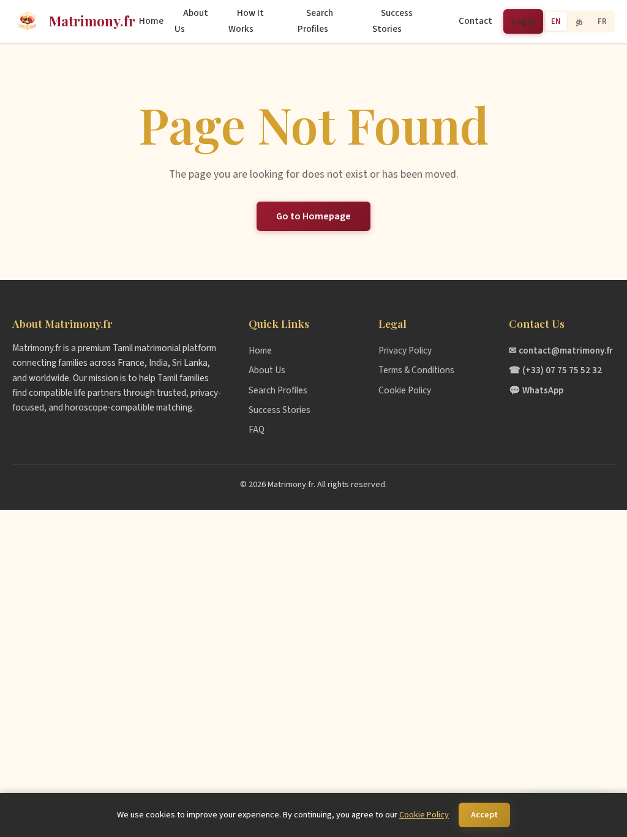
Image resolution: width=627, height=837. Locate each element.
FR (602, 21)
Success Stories (392, 21)
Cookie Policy (404, 390)
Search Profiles (315, 21)
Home (151, 21)
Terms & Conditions (416, 370)
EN (556, 21)
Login (523, 21)
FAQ (257, 429)
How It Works (246, 21)
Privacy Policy (405, 350)
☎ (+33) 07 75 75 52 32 (555, 370)
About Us (191, 21)
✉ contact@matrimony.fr (561, 350)
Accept (484, 814)
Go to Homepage (313, 216)
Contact (475, 21)
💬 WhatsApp (536, 390)
